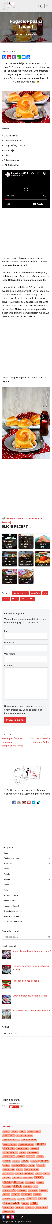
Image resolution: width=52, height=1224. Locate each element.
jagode (31, 1157)
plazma (7, 1178)
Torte (16, 1195)
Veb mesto (9, 654)
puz (45, 593)
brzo (23, 1131)
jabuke (21, 1157)
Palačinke (8, 1174)
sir (35, 1186)
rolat (40, 1182)
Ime (7, 631)
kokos (16, 1161)
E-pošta (9, 642)
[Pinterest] (17, 1217)
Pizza (46, 1173)
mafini (32, 1165)
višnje (25, 1203)
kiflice (7, 1161)
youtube (8, 1207)
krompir (44, 1161)
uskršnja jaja (9, 1199)
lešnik (6, 1165)
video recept (27, 599)
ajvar (6, 1131)
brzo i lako (34, 1131)
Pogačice (32, 34)
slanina (33, 1190)
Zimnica (29, 1207)
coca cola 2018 (11, 1140)
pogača (17, 1178)
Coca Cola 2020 (10, 1144)
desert (40, 1144)
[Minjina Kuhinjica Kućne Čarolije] (9, 6)
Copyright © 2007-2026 (10, 1222)
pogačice (35, 593)
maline (41, 1165)
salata (27, 1186)
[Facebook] (3, 1217)
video (14, 599)
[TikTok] (22, 1217)
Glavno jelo (10, 1152)
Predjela (18, 1182)
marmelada (9, 1169)
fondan (34, 1148)
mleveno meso (32, 1169)
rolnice (7, 1186)
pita (39, 1174)
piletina (29, 1174)
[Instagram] (12, 1217)
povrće (7, 1182)
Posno (39, 1178)
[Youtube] (8, 1217)
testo (6, 1194)
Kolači (34, 1161)
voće (34, 1203)
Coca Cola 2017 (20, 593)
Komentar (10, 665)
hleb (23, 1152)
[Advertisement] (26, 239)
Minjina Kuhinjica (25, 1222)
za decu (19, 1207)
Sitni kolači (9, 1190)
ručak (17, 1186)
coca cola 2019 (29, 1140)
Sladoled (22, 1190)
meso (20, 1169)
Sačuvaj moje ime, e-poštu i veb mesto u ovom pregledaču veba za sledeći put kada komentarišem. (25, 710)
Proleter (30, 1182)
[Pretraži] (39, 6)
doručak (9, 1148)
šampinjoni (9, 1211)
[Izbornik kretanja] (47, 6)
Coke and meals (26, 1144)
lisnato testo (19, 1165)
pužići (6, 599)
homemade (33, 1152)
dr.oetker (22, 1148)
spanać (44, 1190)
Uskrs (37, 1195)
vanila (21, 1199)
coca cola (8, 1136)
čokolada (41, 1207)
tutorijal (27, 1195)
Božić (14, 1131)
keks (40, 1157)
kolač (25, 1161)
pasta (19, 1174)
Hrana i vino (9, 1157)
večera (32, 1199)
